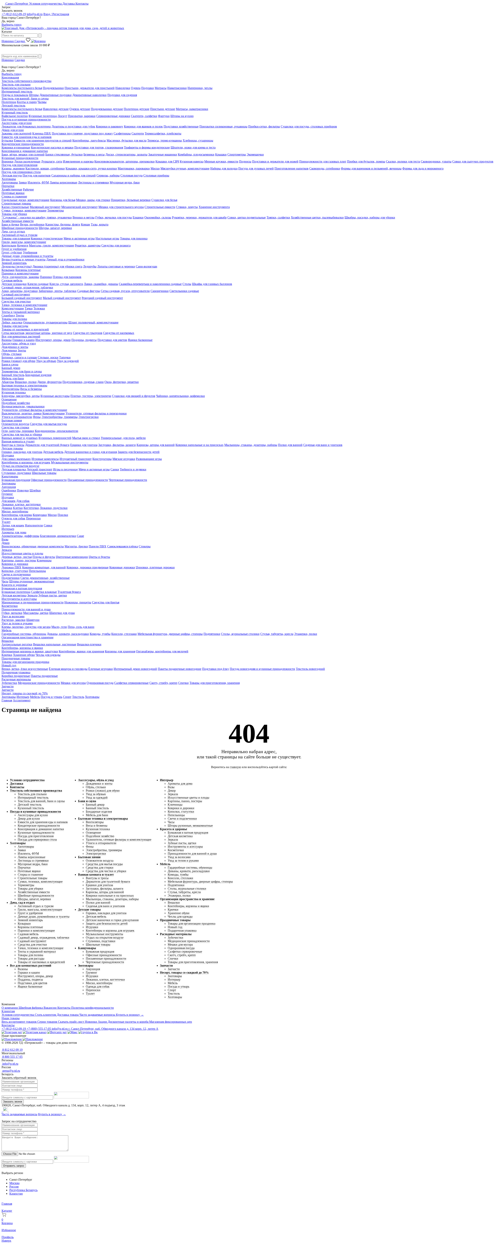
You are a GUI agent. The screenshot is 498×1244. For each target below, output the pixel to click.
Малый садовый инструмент (62, 298)
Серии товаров (47, 1021)
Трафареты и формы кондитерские (147, 147)
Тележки (39, 308)
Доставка (68, 3)
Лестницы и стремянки (93, 182)
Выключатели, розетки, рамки (22, 413)
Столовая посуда (131, 175)
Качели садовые (38, 284)
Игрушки (8, 455)
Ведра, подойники (32, 224)
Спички (183, 683)
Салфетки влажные (44, 592)
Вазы (5, 539)
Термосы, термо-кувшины (164, 140)
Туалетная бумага (69, 592)
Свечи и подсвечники (16, 574)
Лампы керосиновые (63, 182)
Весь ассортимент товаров (19, 1021)
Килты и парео (27, 102)
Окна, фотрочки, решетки (121, 382)
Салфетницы (122, 133)
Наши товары (11, 1018)
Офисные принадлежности (49, 480)
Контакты (82, 3)
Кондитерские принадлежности (23, 144)
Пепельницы (37, 571)
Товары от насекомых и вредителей (25, 329)
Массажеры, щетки (35, 613)
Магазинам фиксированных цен (170, 1021)
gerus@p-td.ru (11, 1070)
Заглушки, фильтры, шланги (117, 445)
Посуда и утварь (51, 696)
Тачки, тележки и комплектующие (24, 305)
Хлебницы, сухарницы (198, 140)
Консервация (10, 77)
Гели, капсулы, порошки (18, 431)
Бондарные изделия (38, 375)
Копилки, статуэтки (15, 571)
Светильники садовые (184, 291)
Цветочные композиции (72, 557)
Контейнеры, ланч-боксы (89, 140)
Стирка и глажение (14, 196)
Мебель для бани (13, 378)
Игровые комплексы (45, 459)
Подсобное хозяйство (16, 403)
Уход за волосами (13, 616)
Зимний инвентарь (14, 263)
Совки (48, 525)
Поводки (23, 490)
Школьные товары (44, 473)
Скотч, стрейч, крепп (163, 683)
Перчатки (8, 186)
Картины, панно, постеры (19, 560)
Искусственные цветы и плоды (22, 553)
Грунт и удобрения (14, 249)
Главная (7, 700)
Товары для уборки (14, 214)
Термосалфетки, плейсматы (163, 133)
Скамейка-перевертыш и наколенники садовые (150, 284)
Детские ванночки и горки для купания (90, 452)
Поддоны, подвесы (84, 340)
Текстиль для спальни (16, 84)
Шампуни (32, 620)
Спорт (67, 696)
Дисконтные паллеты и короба (128, 1021)
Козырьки (8, 270)
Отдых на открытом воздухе (20, 466)
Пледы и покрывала (15, 95)
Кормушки (40, 515)
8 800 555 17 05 (12, 1056)
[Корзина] (38, 41)
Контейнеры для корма (17, 515)
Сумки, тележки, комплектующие (24, 210)
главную (235, 767)
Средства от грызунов (87, 333)
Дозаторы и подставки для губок (73, 126)
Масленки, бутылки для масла (126, 140)
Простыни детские (162, 109)
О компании (10, 1007)
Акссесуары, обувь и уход (19, 343)
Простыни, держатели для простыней (90, 88)
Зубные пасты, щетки (52, 595)
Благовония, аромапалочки (58, 536)
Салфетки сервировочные (131, 683)
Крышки (221, 154)
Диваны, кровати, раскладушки (68, 634)
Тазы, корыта (99, 224)
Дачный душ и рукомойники (65, 259)
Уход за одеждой (68, 361)
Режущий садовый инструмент (102, 298)
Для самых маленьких (16, 459)
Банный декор (11, 368)
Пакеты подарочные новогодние (179, 669)
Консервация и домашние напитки (25, 151)
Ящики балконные (140, 340)
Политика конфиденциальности (92, 1007)
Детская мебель (53, 452)
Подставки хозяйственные (181, 126)
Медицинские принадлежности (39, 683)
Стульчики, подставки (16, 473)
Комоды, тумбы (100, 634)
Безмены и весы (94, 154)
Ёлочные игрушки (100, 669)
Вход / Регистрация (56, 14)
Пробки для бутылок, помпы (366, 161)
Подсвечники (11, 578)
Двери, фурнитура (49, 382)
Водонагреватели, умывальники (23, 406)
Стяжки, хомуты (187, 207)
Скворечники (160, 291)
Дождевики (9, 350)
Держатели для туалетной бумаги (47, 445)
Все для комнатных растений (21, 336)
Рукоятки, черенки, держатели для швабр (199, 217)
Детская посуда (12, 175)
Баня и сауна (10, 364)
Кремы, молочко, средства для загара (26, 627)
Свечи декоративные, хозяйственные (45, 578)
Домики (7, 508)
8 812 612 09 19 (12, 1049)
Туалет (6, 522)
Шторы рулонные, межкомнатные (31, 581)
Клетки (18, 508)
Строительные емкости (160, 207)
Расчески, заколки (13, 620)
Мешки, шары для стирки (93, 200)
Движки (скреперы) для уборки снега (57, 266)
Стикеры (145, 546)
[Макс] (73, 1032)
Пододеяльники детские (107, 109)
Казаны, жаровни (13, 168)
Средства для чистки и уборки (22, 434)
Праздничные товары (16, 658)
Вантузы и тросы (13, 445)
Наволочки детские (56, 109)
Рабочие (28, 189)
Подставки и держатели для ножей (275, 161)
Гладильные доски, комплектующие (25, 200)
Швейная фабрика (31, 1007)
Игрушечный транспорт (76, 459)
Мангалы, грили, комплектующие (51, 245)
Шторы (34, 95)
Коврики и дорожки (15, 564)
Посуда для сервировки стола (21, 172)
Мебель (6, 630)
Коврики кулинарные (16, 147)
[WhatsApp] (2, 1110)
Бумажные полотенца (16, 592)
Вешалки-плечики (89, 644)
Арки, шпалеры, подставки (20, 291)
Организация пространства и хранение (27, 637)
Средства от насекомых (118, 333)
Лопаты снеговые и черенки (116, 266)
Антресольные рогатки (17, 644)
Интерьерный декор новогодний (135, 669)
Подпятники (211, 634)
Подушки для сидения (122, 95)
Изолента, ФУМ (38, 182)
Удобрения (30, 252)
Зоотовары (9, 483)
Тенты (20, 315)
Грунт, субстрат (12, 252)
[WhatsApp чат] (57, 1032)
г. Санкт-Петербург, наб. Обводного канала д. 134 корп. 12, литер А (113, 1028)
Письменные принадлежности (88, 480)
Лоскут (62, 116)
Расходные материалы (16, 679)
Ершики (138, 217)
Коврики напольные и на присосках (199, 445)
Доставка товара (68, 1014)
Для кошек (9, 501)
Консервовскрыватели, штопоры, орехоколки (124, 161)
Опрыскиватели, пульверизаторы (45, 322)
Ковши (85, 224)
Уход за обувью (46, 361)
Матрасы (161, 88)
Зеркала (7, 550)
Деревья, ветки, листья (17, 557)
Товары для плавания (16, 238)
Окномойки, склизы (157, 217)
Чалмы (42, 102)
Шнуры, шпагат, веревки (55, 228)
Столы (186, 284)
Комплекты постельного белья (22, 88)
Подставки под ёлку (215, 669)
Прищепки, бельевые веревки (131, 200)
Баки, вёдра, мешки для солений (23, 154)
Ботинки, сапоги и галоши (19, 357)
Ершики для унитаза (83, 445)
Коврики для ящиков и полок (143, 126)
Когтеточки (31, 508)
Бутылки (7, 140)
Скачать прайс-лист (71, 1021)
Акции (103, 1021)
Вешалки (8, 641)
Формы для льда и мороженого (423, 168)
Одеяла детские (79, 109)
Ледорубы (89, 266)
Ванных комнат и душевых (20, 438)
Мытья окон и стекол (86, 438)
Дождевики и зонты (15, 347)
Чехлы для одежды (48, 655)
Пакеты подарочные (44, 676)
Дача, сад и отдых (13, 231)
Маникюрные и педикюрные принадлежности (33, 602)
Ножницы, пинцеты (77, 602)
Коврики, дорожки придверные (88, 567)
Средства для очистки (16, 301)
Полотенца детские (136, 109)
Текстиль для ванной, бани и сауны (25, 98)
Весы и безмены (31, 389)
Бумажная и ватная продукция (22, 588)
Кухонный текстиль (15, 112)
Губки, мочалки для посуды (113, 217)
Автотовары (10, 182)
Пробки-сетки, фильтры (264, 126)
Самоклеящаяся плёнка (122, 546)
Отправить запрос (13, 1165)
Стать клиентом (46, 1014)
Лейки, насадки (12, 322)
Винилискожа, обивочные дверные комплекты (33, 546)
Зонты (22, 350)
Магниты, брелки (76, 546)
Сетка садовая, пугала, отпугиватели (125, 291)
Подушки (147, 88)
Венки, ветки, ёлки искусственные (25, 669)
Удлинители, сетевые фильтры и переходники (96, 413)
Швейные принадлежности (20, 228)
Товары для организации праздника (25, 662)
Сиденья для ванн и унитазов (322, 445)
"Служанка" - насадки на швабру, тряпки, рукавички (37, 217)
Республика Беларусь (23, 1190)
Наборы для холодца (224, 168)
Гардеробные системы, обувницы (24, 634)
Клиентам (8, 1011)
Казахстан (16, 1193)
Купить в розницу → (130, 1014)
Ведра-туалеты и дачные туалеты (24, 259)
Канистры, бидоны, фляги (62, 224)
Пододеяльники (53, 88)
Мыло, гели (59, 627)
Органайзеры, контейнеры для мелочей (162, 651)
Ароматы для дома (14, 532)
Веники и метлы (84, 217)
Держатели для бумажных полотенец (26, 126)
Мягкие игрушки (123, 459)
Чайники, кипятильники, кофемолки (180, 396)
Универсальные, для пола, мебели (123, 438)
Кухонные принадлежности (20, 158)
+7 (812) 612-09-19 (14, 14)
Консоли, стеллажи (124, 634)
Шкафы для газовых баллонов (212, 284)
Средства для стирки (15, 427)
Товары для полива (14, 319)
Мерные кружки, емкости (221, 161)
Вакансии (50, 1007)
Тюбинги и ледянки (133, 469)
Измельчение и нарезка (78, 161)
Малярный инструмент (45, 207)
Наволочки (122, 88)
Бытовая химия (12, 420)
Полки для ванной (290, 445)
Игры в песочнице (65, 469)
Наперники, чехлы (200, 88)
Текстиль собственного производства (26, 81)
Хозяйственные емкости (18, 221)
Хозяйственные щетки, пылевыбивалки (317, 217)
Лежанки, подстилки (54, 508)
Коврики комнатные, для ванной (44, 567)
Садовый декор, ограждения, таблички (27, 287)
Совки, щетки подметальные (246, 217)
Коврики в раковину (109, 126)
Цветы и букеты (99, 557)
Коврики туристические (47, 238)
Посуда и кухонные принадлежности (26, 119)
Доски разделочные (27, 161)
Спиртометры (236, 154)
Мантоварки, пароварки (134, 168)
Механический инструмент (79, 207)
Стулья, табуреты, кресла (276, 634)
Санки (114, 469)
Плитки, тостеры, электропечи (90, 396)
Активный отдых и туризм (19, 235)
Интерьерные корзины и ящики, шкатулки (30, 651)
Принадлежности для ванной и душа (26, 609)
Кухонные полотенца (43, 116)
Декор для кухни (13, 130)
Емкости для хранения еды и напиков (27, 137)
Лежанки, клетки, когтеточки (21, 504)
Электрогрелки (88, 417)
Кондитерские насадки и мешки (52, 147)
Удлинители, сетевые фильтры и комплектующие (34, 410)
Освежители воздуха (15, 424)
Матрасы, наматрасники (192, 109)
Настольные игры (107, 238)
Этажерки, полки (305, 634)
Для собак (23, 501)
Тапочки (65, 357)
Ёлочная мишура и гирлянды (68, 669)
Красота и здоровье (14, 585)
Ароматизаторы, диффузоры (20, 536)
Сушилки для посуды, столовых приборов (309, 126)
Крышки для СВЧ (167, 161)
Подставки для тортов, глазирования (98, 147)
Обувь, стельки (12, 354)
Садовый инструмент (16, 294)
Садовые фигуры (88, 291)
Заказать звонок (12, 1101)
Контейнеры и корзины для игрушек (26, 462)
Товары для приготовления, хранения (214, 683)
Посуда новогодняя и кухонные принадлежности (262, 669)
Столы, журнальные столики (240, 634)
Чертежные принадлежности (128, 480)
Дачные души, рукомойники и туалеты (27, 256)
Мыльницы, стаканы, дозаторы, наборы (250, 445)
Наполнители (34, 525)
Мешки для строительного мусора (121, 207)
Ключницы (44, 560)
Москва (14, 1183)
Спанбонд (8, 315)
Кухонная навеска (191, 161)
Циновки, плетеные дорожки (155, 567)
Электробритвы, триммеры (59, 417)
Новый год (9, 665)
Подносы (245, 161)
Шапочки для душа (62, 613)
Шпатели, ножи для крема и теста (193, 147)
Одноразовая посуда (100, 683)
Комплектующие (13, 308)
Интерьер (8, 529)
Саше (80, 536)
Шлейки (35, 490)
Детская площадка (14, 469)
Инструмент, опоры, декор (53, 340)
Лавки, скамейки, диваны (101, 284)
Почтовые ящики (13, 193)
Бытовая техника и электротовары (24, 385)
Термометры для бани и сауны (22, 371)
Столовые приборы (156, 175)
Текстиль (78, 696)
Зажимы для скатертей (17, 133)
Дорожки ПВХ (11, 567)
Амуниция (9, 487)
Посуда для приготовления (19, 165)
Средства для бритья (105, 602)
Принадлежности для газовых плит (322, 161)
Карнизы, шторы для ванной (156, 445)
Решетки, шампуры (88, 245)
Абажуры (8, 382)
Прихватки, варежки (82, 116)
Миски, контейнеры (15, 511)
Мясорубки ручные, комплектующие (185, 168)
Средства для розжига (116, 245)
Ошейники (9, 490)
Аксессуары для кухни (17, 123)
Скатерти (138, 133)
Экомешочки (255, 154)
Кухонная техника (14, 392)
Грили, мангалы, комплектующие (24, 242)
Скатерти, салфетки (144, 116)
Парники (46, 277)
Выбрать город (11, 24)
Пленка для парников (67, 277)
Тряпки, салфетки (278, 217)
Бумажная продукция (16, 480)
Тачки (29, 308)
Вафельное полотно (15, 116)
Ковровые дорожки (122, 567)
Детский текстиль (13, 105)
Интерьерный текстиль (17, 91)
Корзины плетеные (28, 270)
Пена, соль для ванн (81, 627)
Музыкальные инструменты (69, 462)
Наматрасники (177, 88)
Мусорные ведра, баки (125, 182)
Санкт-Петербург (17, 3)
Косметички (10, 606)
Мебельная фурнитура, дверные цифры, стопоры (170, 634)
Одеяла (135, 88)
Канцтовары (10, 476)
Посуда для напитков (37, 175)
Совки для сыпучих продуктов (472, 161)
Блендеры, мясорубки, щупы (21, 396)
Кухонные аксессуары (55, 396)
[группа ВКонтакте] (88, 1032)
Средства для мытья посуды (48, 424)
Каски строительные (15, 207)
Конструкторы (102, 459)
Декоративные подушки (55, 95)
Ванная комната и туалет (18, 441)
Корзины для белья (62, 200)
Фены (37, 417)
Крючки (7, 655)
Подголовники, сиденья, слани (83, 382)
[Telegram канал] (34, 1032)
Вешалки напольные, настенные (54, 644)
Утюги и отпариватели (17, 417)
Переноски (33, 518)
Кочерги (22, 245)
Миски (155, 168)
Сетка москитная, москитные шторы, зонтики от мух (37, 333)
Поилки (63, 515)
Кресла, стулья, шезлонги (66, 284)
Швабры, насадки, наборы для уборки (370, 217)
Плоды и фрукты (43, 557)
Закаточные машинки (162, 154)
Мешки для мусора (73, 683)
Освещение (9, 399)
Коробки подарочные (16, 676)
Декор (6, 543)
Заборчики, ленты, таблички (57, 291)
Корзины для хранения (120, 651)
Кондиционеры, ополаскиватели (56, 431)
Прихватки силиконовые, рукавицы (223, 126)
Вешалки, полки (26, 382)
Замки (23, 182)
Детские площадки (14, 284)
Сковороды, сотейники (324, 168)
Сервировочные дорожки (113, 116)
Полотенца (9, 102)
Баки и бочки (10, 224)
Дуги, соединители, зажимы (20, 277)
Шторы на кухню (182, 116)
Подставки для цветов (112, 340)
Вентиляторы (10, 389)
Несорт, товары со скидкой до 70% (25, 693)
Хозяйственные (12, 189)
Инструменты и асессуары (19, 599)
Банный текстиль (13, 375)
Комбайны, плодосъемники (196, 154)
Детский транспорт (39, 469)
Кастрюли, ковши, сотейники (45, 168)
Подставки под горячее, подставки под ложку (82, 133)
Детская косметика (14, 595)
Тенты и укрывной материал (21, 312)
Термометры (55, 210)
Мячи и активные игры (79, 238)
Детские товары (12, 448)
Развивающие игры (149, 459)
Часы (5, 581)
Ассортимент (22, 700)
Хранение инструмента (214, 207)
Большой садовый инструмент (22, 298)
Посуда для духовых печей (256, 168)
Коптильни (9, 245)
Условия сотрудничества (45, 3)
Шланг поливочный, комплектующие (93, 322)
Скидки (20, 41)
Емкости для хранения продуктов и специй (43, 140)
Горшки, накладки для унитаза (22, 452)
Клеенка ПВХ (41, 133)
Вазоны (7, 340)
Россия (13, 1186)
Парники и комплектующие (20, 273)
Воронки (7, 161)
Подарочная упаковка (16, 672)
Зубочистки (9, 683)
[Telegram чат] (12, 1032)
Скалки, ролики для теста (403, 161)
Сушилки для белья (164, 200)
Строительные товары (16, 203)
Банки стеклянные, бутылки (64, 154)
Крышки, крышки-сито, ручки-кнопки (91, 168)
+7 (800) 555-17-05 (39, 1028)
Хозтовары (9, 179)
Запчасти (8, 686)
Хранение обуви (24, 655)
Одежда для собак (13, 518)
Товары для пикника (133, 238)
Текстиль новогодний (310, 669)
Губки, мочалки (12, 613)
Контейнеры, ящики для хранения (81, 651)
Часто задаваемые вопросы (97, 1014)
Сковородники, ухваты (436, 161)
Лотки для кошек (13, 525)
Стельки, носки (48, 357)
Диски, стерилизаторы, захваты (126, 154)
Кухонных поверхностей (55, 438)
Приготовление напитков (291, 168)
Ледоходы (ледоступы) (17, 266)
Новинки (8, 41)
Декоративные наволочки (89, 95)
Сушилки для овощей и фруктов (133, 396)
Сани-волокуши (146, 266)
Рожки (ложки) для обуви (18, 361)
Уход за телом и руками (17, 623)
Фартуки (164, 116)
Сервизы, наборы (108, 175)
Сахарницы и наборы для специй (73, 175)
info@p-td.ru (35, 14)
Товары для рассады (15, 326)
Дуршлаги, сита (51, 161)
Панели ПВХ (97, 546)
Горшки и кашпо (23, 340)
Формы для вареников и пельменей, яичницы (371, 168)
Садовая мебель (12, 280)
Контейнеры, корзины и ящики (22, 648)
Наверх (6, 1240)
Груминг (7, 494)
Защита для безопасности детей (139, 452)
